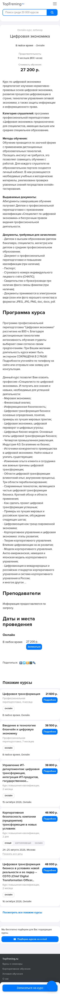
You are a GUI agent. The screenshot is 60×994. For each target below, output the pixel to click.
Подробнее (50, 700)
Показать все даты (12, 854)
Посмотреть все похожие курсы (22, 912)
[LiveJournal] (34, 662)
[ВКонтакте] (21, 662)
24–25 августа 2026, (18, 849)
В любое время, (16, 715)
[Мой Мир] (31, 662)
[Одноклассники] (28, 662)
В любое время (24, 45)
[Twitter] (24, 662)
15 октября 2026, (16, 802)
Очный (8, 843)
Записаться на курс (30, 988)
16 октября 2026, (16, 901)
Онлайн (8, 708)
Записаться (34, 646)
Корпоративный (23, 843)
